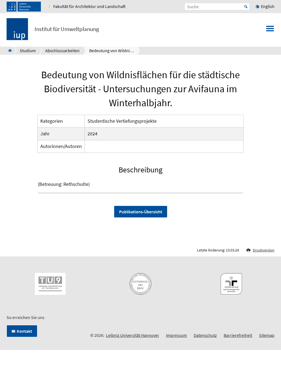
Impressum (176, 335)
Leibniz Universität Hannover (132, 335)
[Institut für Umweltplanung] (8, 50)
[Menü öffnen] (270, 30)
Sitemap (266, 335)
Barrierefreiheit (238, 335)
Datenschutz (205, 335)
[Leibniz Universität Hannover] (24, 7)
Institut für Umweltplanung (67, 29)
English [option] (267, 6)
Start (246, 6)
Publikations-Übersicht (140, 211)
